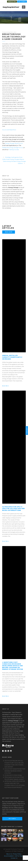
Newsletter (12, 1)
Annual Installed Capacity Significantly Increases (12, 357)
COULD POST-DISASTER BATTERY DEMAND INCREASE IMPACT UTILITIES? (14, 771)
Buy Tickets (22, 1)
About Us (9, 854)
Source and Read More (9, 130)
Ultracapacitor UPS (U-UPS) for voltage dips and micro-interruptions (13, 508)
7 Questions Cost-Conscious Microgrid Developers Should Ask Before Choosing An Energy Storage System (12, 665)
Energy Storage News (7, 32)
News (15, 32)
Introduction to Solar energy (13, 775)
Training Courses (14, 149)
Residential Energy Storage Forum (12, 147)
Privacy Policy (17, 854)
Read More (8, 232)
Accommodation (9, 856)
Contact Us (14, 858)
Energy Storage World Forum (14, 143)
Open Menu (23, 7)
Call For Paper (19, 856)
